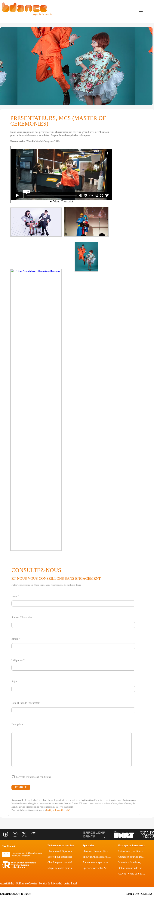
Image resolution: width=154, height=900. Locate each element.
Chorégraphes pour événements (64, 862)
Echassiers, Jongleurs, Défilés (133, 862)
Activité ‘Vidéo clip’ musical (133, 873)
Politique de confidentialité (58, 810)
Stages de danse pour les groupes (65, 868)
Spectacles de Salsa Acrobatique (99, 868)
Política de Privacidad (50, 883)
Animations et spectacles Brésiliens (101, 862)
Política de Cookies (26, 883)
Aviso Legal (70, 883)
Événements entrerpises (61, 845)
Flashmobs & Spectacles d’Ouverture (67, 851)
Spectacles (88, 845)
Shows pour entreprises (60, 856)
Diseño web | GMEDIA (139, 894)
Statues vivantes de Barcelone (133, 868)
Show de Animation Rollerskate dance (103, 856)
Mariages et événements (131, 845)
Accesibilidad (7, 883)
